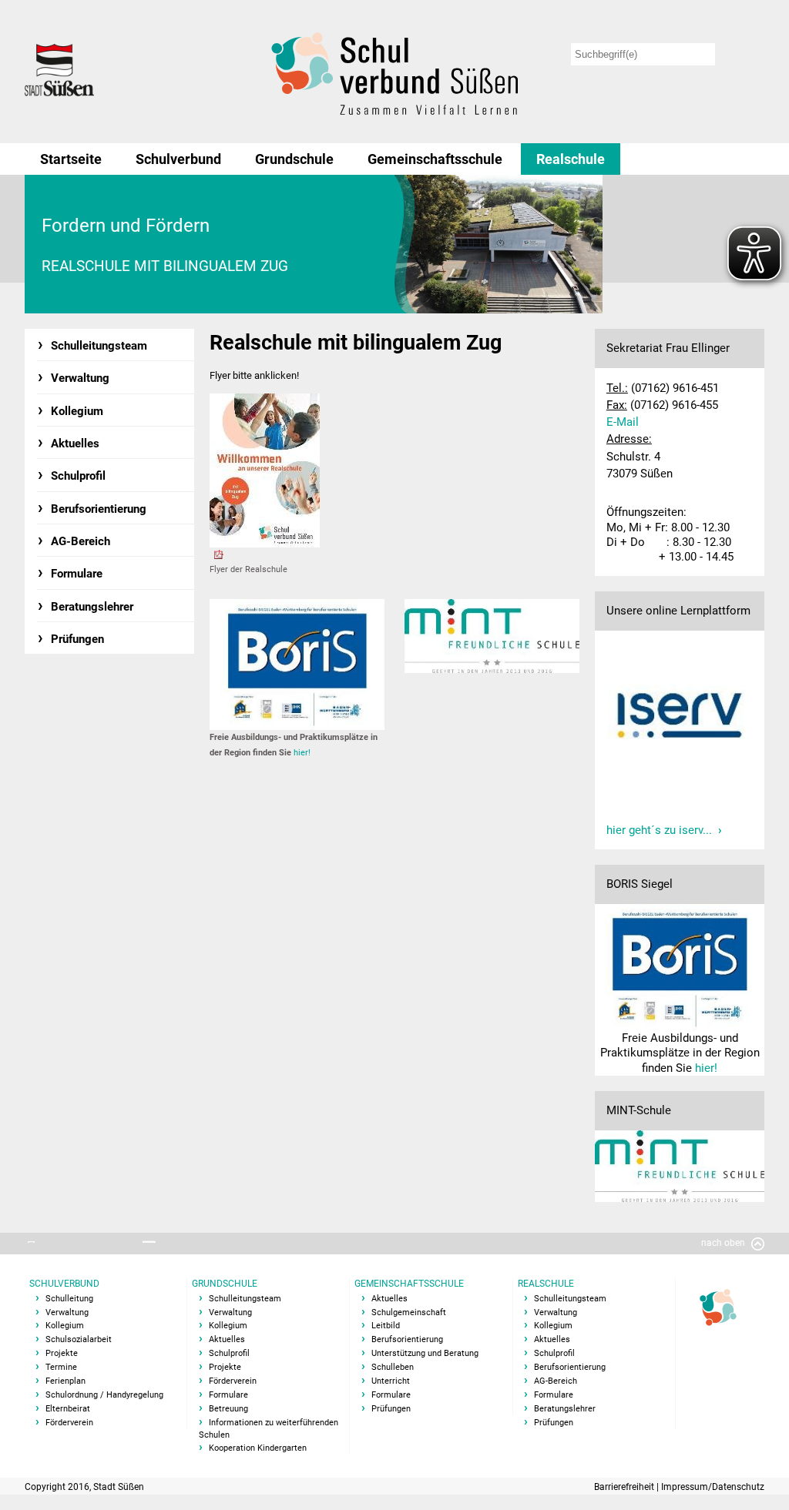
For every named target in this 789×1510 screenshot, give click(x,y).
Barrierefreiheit (625, 1487)
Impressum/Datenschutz (712, 1487)
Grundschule (294, 159)
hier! (302, 753)
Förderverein (69, 1423)
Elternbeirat (67, 1409)
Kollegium (77, 411)
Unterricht (390, 1381)
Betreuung (228, 1409)
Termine (61, 1367)
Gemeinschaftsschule (435, 159)
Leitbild (385, 1326)
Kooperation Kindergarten (258, 1448)
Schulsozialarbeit (78, 1339)
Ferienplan (65, 1381)
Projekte (61, 1353)
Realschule (570, 159)
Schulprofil (78, 476)
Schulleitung (69, 1299)
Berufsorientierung (98, 509)
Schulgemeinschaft (408, 1312)
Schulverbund (178, 159)
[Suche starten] (742, 54)
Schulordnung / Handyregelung (104, 1395)
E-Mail (622, 422)
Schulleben (392, 1367)
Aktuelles (75, 443)
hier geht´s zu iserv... (659, 830)
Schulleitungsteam (99, 346)
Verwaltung (80, 378)
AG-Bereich (80, 541)
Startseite (71, 159)
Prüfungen (77, 639)
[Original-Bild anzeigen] (579, 244)
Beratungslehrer (92, 607)
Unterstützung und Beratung (424, 1353)
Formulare (76, 574)
